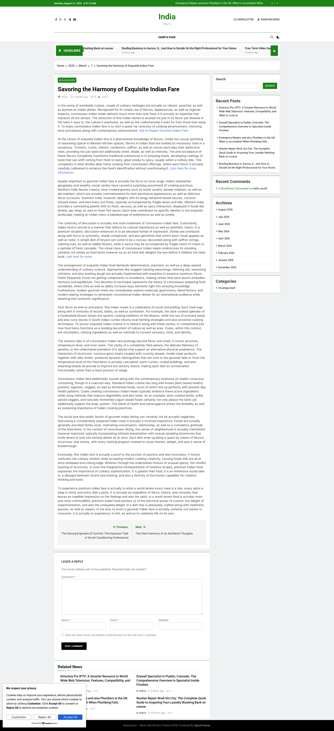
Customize (19, 717)
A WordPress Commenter (233, 188)
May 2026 (223, 231)
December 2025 (227, 267)
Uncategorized (67, 80)
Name (66, 620)
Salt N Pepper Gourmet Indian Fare (163, 130)
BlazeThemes (202, 725)
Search (221, 79)
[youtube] (74, 20)
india (167, 16)
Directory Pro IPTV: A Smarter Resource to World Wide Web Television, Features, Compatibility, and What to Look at (95, 680)
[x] (65, 20)
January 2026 (225, 260)
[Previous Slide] (272, 3)
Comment (68, 577)
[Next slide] (277, 3)
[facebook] (56, 20)
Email (114, 620)
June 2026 (224, 224)
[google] (69, 20)
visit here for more (79, 256)
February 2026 (226, 253)
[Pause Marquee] (274, 50)
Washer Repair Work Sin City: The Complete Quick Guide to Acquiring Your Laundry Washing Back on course (220, 3)
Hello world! (260, 188)
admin (64, 97)
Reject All (44, 717)
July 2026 (223, 216)
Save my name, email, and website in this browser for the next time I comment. (111, 635)
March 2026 (225, 245)
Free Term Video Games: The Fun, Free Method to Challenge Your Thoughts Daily (269, 48)
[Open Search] (271, 37)
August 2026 (225, 209)
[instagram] (60, 20)
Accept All (70, 717)
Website (163, 620)
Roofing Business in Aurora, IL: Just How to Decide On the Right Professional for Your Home (152, 48)
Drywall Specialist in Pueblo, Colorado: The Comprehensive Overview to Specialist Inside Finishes (167, 680)
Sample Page (167, 37)
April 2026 (224, 238)
